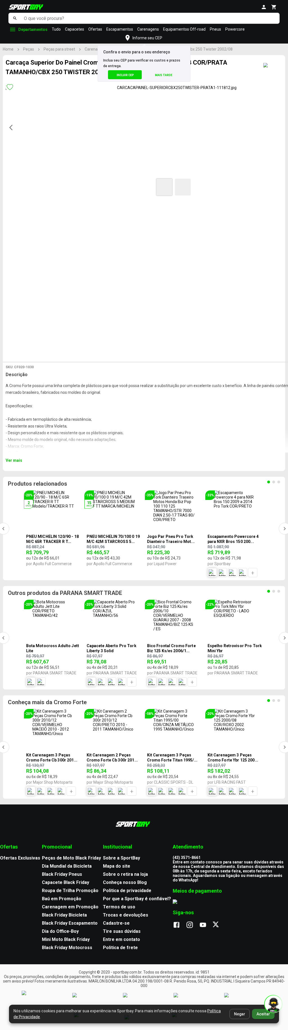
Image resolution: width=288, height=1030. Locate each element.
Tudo (56, 29)
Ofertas (95, 29)
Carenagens (148, 29)
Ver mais (14, 460)
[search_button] (14, 18)
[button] (164, 187)
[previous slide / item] (12, 127)
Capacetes (74, 29)
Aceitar (263, 1014)
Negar (239, 1014)
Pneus (215, 29)
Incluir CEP (125, 75)
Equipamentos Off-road (184, 29)
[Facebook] (179, 925)
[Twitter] (219, 925)
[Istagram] (192, 925)
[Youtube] (205, 925)
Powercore (235, 29)
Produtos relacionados (37, 483)
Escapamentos (119, 29)
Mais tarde (163, 75)
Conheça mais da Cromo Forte (47, 702)
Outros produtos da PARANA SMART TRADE (65, 593)
